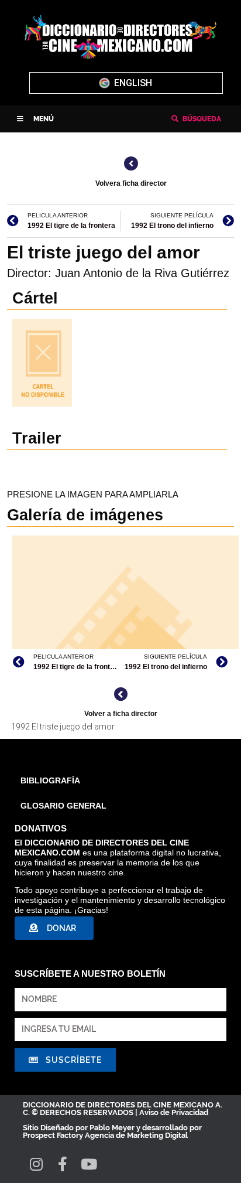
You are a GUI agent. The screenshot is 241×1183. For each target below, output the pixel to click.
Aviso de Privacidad (173, 1112)
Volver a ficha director (120, 714)
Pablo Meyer (112, 1127)
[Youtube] (88, 1164)
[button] (35, 118)
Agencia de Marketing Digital (136, 1135)
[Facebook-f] (62, 1164)
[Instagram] (36, 1164)
